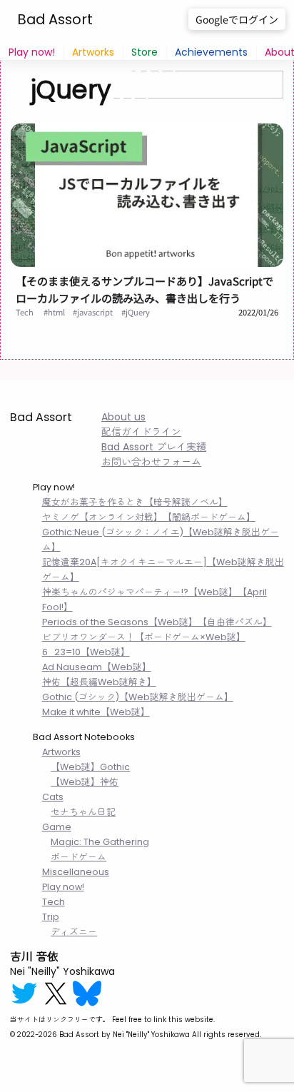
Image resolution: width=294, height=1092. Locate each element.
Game (56, 827)
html (56, 312)
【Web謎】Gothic (90, 767)
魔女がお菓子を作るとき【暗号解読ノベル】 (135, 502)
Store (144, 52)
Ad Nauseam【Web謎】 (96, 667)
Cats (53, 797)
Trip (50, 917)
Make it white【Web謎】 (96, 712)
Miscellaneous (75, 872)
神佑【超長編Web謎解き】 (99, 682)
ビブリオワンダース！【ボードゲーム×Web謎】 (143, 637)
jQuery (138, 312)
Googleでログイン (237, 19)
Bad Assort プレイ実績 (153, 447)
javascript (95, 312)
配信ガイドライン (141, 432)
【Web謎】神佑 (84, 782)
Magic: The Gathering (100, 842)
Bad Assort (55, 19)
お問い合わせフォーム (151, 462)
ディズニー (74, 932)
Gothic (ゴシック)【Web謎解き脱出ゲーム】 (137, 697)
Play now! (32, 52)
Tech (25, 312)
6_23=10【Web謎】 (86, 652)
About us (123, 417)
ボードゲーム (78, 857)
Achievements (211, 52)
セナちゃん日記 (83, 812)
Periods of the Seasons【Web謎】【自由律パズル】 (157, 622)
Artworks (93, 52)
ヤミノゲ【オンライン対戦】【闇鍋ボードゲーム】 (148, 517)
